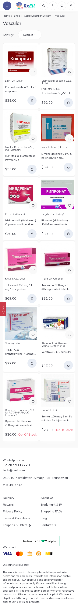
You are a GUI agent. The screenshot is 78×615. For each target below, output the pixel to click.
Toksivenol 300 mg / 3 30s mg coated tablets (55, 287)
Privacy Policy (13, 511)
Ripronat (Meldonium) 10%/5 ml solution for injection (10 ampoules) (55, 222)
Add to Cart (32, 100)
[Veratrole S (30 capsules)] (57, 323)
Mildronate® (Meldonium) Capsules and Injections (20, 222)
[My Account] (53, 6)
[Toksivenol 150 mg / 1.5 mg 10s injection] (20, 259)
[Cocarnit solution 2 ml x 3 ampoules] (20, 61)
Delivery (8, 497)
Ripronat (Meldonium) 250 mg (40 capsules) (18, 423)
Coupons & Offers (15, 524)
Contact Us (48, 524)
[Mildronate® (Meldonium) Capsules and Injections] (20, 194)
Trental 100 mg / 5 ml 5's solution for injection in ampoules (56, 419)
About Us (47, 497)
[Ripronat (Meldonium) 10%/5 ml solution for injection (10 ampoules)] (57, 194)
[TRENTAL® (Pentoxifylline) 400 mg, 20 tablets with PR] (20, 323)
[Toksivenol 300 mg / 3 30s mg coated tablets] (57, 259)
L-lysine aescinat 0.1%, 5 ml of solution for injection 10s (56, 156)
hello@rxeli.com (14, 470)
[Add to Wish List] (33, 72)
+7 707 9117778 (16, 465)
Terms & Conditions (16, 518)
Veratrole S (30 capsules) (56, 352)
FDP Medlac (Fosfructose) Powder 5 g (20, 157)
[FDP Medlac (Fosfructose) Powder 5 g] (20, 127)
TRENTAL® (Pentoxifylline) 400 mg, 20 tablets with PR (19, 352)
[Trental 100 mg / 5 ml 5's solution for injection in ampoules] (57, 390)
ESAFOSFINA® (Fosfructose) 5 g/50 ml (55, 91)
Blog (44, 518)
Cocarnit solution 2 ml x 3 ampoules (20, 89)
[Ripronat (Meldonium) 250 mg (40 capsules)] (20, 390)
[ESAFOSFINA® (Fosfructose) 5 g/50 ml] (57, 61)
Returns (8, 504)
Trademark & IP (51, 504)
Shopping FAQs (51, 511)
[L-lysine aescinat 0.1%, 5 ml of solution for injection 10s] (57, 127)
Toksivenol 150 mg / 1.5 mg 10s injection (19, 287)
